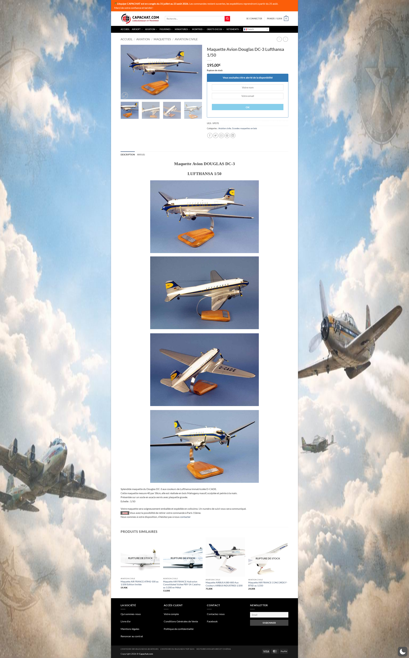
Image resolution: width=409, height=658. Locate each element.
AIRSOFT (136, 29)
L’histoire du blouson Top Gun (177, 649)
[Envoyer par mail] (221, 135)
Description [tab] (128, 154)
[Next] (196, 72)
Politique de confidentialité (178, 628)
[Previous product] (285, 39)
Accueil (125, 29)
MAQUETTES (162, 39)
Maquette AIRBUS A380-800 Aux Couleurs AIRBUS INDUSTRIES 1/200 (224, 584)
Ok (248, 107)
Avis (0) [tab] (141, 154)
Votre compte (171, 613)
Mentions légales (130, 628)
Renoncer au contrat (132, 636)
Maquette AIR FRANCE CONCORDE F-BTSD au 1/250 (267, 584)
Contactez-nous (216, 613)
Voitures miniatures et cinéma (213, 649)
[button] (254, 18)
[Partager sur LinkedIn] (232, 135)
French (250, 29)
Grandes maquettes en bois (244, 128)
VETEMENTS (232, 29)
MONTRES (197, 29)
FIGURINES (165, 29)
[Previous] (126, 72)
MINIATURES (181, 29)
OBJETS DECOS (214, 29)
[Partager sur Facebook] (209, 135)
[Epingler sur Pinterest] (227, 135)
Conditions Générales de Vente (181, 621)
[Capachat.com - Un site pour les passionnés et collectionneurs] (140, 18)
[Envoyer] (227, 18)
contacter (185, 516)
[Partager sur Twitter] (215, 135)
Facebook (212, 621)
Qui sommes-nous (131, 613)
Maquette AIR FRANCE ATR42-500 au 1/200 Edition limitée (139, 583)
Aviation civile (186, 39)
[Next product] (279, 39)
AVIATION (150, 29)
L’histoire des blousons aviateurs (139, 649)
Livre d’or (126, 621)
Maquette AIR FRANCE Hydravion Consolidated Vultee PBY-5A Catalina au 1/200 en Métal (181, 584)
